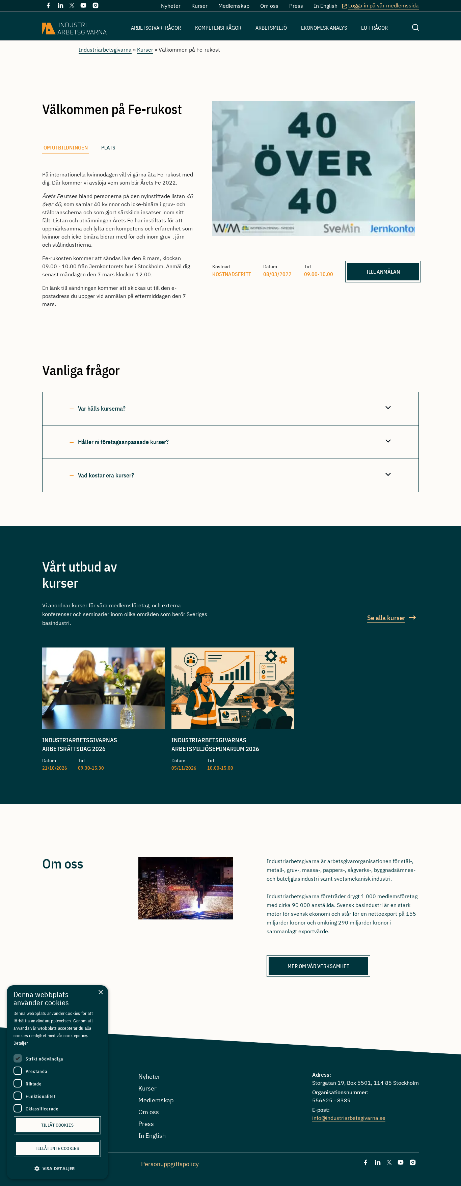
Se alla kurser (386, 617)
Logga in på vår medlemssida (383, 5)
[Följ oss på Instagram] (95, 6)
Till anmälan (383, 271)
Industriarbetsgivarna (105, 49)
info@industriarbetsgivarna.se (348, 1117)
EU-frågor (374, 27)
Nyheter (171, 5)
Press (296, 5)
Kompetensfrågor (218, 27)
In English (325, 5)
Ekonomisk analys (324, 27)
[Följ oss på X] (72, 6)
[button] (57, 1168)
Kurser (199, 5)
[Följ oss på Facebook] (48, 6)
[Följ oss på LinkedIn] (60, 6)
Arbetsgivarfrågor (156, 27)
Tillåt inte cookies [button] (57, 1148)
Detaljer (20, 1043)
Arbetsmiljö (271, 27)
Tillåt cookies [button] (57, 1125)
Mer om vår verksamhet (318, 966)
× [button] (100, 992)
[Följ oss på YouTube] (83, 6)
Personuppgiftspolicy (170, 1164)
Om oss (269, 5)
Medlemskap (233, 5)
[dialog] (57, 1082)
